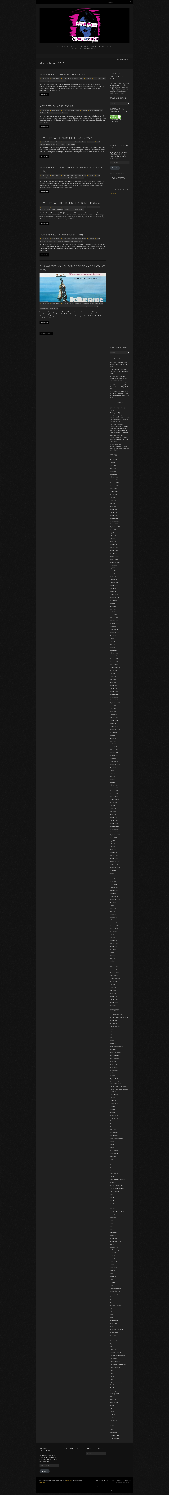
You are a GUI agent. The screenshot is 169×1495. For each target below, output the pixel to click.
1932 (98, 142)
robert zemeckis (63, 112)
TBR (111, 1347)
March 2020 (113, 685)
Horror (69, 78)
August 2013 (113, 902)
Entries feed (113, 1432)
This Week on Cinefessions (118, 1364)
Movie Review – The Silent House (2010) (63, 74)
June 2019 (113, 706)
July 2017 (112, 770)
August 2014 (113, 870)
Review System (110, 1490)
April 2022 (113, 612)
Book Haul (113, 1061)
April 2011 (113, 961)
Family (112, 1159)
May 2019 (113, 709)
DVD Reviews (114, 1150)
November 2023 (114, 556)
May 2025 (113, 503)
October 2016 (114, 797)
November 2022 (114, 591)
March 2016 (113, 817)
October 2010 (114, 976)
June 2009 (113, 1005)
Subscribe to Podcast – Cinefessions (117, 120)
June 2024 (113, 536)
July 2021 (112, 638)
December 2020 (114, 659)
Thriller (96, 303)
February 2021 (114, 653)
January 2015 (114, 858)
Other (111, 1279)
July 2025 (112, 497)
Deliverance (69, 306)
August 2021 (113, 635)
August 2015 (113, 838)
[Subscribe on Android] (115, 116)
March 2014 (113, 885)
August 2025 (113, 494)
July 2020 (112, 673)
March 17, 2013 (45, 175)
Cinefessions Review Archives (111, 1488)
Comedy (112, 1106)
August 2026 (113, 459)
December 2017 (114, 756)
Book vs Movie (114, 1070)
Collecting (113, 1100)
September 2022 (115, 597)
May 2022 (113, 609)
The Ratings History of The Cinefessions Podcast (104, 1486)
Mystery (112, 1270)
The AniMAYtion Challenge (117, 1355)
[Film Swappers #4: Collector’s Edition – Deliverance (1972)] (73, 274)
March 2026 (113, 474)
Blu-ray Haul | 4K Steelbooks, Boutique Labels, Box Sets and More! (119, 364)
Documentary (114, 1132)
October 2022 (114, 594)
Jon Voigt (96, 306)
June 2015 (113, 844)
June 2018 (113, 738)
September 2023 (115, 562)
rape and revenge (44, 308)
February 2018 (114, 750)
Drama (65, 110)
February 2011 (114, 967)
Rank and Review (115, 1291)
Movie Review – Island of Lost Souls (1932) (66, 137)
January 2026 (114, 480)
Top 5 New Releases (116, 1382)
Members (119, 1480)
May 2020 (113, 679)
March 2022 (113, 615)
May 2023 (113, 574)
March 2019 (113, 714)
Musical (112, 1265)
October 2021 (114, 629)
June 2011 (113, 955)
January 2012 (114, 946)
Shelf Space (113, 1323)
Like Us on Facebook (71, 1448)
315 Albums (113, 1020)
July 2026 (112, 462)
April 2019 (113, 712)
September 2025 (115, 492)
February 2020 (114, 688)
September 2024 (115, 527)
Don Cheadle (43, 112)
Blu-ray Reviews (114, 1055)
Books (112, 1073)
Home (118, 59)
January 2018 (114, 753)
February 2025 (114, 512)
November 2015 (114, 829)
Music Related (114, 1262)
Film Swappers (70, 303)
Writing (101, 303)
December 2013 (114, 893)
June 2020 (113, 676)
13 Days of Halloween (116, 1014)
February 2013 (114, 920)
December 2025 (114, 483)
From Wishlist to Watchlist (117, 1179)
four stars (57, 112)
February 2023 (114, 582)
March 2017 (113, 782)
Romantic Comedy (115, 1306)
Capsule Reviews (115, 1079)
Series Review (114, 1320)
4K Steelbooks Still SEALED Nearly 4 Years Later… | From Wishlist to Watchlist (118, 378)
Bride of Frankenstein (51, 209)
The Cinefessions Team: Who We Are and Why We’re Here (115, 1484)
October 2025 (114, 489)
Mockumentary (114, 1250)
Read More (44, 94)
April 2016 (113, 814)
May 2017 (113, 776)
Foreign (65, 78)
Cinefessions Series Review (118, 1087)
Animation (113, 1049)
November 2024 (114, 521)
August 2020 (113, 670)
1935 (98, 207)
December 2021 (114, 624)
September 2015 (115, 835)
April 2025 (113, 506)
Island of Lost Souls (50, 144)
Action (64, 303)
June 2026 (113, 465)
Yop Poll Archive (97, 1488)
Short (111, 1326)
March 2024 (113, 544)
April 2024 (113, 541)
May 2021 (113, 644)
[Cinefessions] (84, 9)
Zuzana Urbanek (115, 444)
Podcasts (66, 56)
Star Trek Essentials (116, 1338)
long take (49, 81)
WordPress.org (114, 1438)
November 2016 (114, 794)
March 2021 (113, 650)
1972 (51, 306)
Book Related (114, 1064)
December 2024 (114, 518)
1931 (98, 238)
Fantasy (112, 1162)
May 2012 (113, 937)
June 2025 (113, 500)
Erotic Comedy (114, 1153)
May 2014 (113, 879)
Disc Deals (113, 1130)
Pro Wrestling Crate (115, 1288)
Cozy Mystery (114, 1118)
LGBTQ (112, 1221)
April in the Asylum (115, 1052)
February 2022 (114, 618)
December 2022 (114, 588)
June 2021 (113, 641)
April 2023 (113, 577)
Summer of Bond (115, 1341)
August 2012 (113, 932)
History (112, 1194)
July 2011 (112, 952)
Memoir (112, 1244)
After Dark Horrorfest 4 (117, 1046)
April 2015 (113, 849)
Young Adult (113, 1420)
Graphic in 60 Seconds (116, 1185)
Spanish (54, 81)
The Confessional (115, 1361)
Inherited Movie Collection (117, 1212)
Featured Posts (101, 1490)
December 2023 (114, 553)
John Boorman (89, 306)
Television (113, 1350)
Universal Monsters (70, 144)
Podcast (112, 1282)
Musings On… (114, 1267)
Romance (113, 1303)
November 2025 (114, 486)
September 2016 (115, 800)
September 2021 (115, 632)
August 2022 (113, 600)
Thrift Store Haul (115, 1367)
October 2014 (114, 864)
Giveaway (113, 1182)
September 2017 (115, 764)
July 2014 (112, 873)
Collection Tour (114, 1103)
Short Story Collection (116, 1329)
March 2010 (113, 996)
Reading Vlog (114, 1294)
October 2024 (114, 524)
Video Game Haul (115, 1399)
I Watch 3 (112, 1209)
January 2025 (114, 515)
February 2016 (114, 820)
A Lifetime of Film (115, 1026)
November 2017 (114, 758)
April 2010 (113, 993)
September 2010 (115, 978)
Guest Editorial (114, 1191)
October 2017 (114, 761)
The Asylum (113, 1358)
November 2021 (114, 626)
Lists (111, 1226)
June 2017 (113, 773)
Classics (112, 1097)
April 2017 (113, 779)
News (111, 1273)
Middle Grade (114, 1247)
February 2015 (114, 855)
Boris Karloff (42, 209)
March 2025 (113, 509)
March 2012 (113, 940)
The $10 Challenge (115, 1353)
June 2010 (113, 987)
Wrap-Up (112, 1414)
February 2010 (114, 999)
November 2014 (114, 861)
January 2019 (114, 720)
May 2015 (113, 846)
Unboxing (113, 1391)
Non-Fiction (113, 1276)
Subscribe (115, 168)
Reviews (51, 56)
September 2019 (115, 703)
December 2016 (114, 791)
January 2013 (114, 923)
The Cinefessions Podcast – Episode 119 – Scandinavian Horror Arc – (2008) (119, 410)
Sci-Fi (111, 1309)
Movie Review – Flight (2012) (57, 106)
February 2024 (114, 547)
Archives (117, 56)
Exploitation (113, 1156)
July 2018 (112, 735)
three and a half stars (69, 209)
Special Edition (114, 1332)
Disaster (112, 1127)
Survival (51, 308)
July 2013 (112, 905)
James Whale (60, 209)
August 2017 (113, 767)
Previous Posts (46, 333)
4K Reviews (113, 1023)
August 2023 (113, 565)
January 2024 (114, 550)
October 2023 (114, 559)
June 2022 (113, 606)
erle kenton (42, 144)
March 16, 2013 (45, 207)
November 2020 (114, 662)
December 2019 (114, 694)
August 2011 (113, 949)
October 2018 (114, 726)
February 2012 (114, 943)
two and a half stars (61, 81)
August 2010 (113, 981)
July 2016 (112, 805)
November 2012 (114, 926)
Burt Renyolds (63, 306)
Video (111, 1397)
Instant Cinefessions (116, 1215)
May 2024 (113, 538)
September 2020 (115, 668)
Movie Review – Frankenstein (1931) (61, 234)
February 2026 (114, 477)
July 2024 (112, 533)
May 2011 (113, 958)
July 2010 (112, 984)
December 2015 (114, 826)
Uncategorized (114, 1394)
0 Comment (88, 78)
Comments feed (114, 1435)
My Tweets (113, 193)
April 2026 (113, 471)
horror (103, 78)
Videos (112, 1405)
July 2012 (112, 934)
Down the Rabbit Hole (116, 1138)
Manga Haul (113, 1232)
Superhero (113, 1344)
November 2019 (114, 697)
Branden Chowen (55, 78)
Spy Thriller (113, 1335)
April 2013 (113, 914)
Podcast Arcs (127, 1480)
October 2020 (114, 665)
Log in (111, 1429)
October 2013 (114, 896)
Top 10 (112, 1376)
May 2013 (113, 911)
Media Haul (113, 1238)
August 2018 (113, 732)
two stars (56, 308)
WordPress (69, 1480)
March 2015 (113, 852)
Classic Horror (66, 142)
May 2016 (113, 811)
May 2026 (113, 468)
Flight (52, 112)
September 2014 (115, 867)
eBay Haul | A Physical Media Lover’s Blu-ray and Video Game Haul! (119, 371)
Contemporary (114, 1115)
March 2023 (113, 580)
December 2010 (114, 973)
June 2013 (113, 908)
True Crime (113, 1385)
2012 (91, 110)
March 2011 (113, 964)
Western (112, 1411)
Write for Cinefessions (78, 56)
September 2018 (115, 729)
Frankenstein (49, 241)
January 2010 (114, 1002)
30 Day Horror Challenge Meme (119, 1017)
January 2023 (114, 585)
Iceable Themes (43, 1482)
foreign (99, 78)
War (111, 1408)
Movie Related (78, 303)
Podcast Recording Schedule (123, 1482)
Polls (111, 1285)
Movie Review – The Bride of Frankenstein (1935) (70, 202)
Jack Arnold (61, 178)
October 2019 (114, 700)
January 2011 (114, 970)
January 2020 (114, 691)
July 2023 (112, 568)
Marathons (113, 1235)
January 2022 (114, 621)
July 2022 (112, 603)
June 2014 (113, 876)
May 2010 (113, 990)
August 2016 (113, 802)
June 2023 (113, 571)
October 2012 (114, 929)
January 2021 (114, 656)
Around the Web (108, 56)
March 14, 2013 (45, 303)
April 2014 (113, 882)
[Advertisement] (119, 134)
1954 (98, 175)
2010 (96, 78)
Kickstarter (113, 1218)
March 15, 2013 (45, 238)
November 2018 (114, 723)
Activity (103, 1480)
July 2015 (112, 841)
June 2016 (113, 808)
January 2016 (114, 823)
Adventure (56, 306)
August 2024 (113, 530)
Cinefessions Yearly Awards (123, 1490)
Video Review (114, 1402)
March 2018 (113, 747)
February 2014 (114, 888)
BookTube (113, 1076)
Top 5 (111, 1379)
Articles (58, 56)
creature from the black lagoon (47, 178)
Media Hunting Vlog (115, 1241)
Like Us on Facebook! (118, 178)
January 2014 (114, 890)
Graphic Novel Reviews (117, 1188)
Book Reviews (114, 1067)
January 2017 (114, 788)
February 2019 (114, 717)
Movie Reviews (75, 78)
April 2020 (113, 682)
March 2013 (113, 917)
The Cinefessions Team (94, 56)
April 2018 (113, 744)
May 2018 (113, 741)
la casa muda (43, 81)
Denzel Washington (98, 110)
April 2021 (113, 647)
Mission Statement (125, 1488)
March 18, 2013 (45, 142)
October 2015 (114, 832)
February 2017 (114, 785)
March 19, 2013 (45, 110)
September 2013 (115, 899)
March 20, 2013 (45, 78)
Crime (111, 1121)
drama (48, 112)
